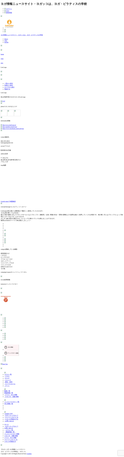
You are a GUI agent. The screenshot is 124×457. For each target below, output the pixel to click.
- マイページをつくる (11, 417)
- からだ (7, 378)
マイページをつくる (10, 439)
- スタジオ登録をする (11, 419)
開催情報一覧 (8, 393)
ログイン (9, 9)
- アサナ (7, 376)
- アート (7, 386)
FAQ (7, 11)
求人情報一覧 (8, 403)
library (6, 39)
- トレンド (7, 380)
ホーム (6, 424)
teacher (6, 42)
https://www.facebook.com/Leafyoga (13, 128)
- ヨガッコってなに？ (11, 415)
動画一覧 (7, 391)
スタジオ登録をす (10, 441)
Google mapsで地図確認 (8, 201)
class (5, 40)
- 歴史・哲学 (8, 382)
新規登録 (9, 12)
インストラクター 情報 (11, 434)
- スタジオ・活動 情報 (11, 396)
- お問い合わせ (9, 421)
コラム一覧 (8, 374)
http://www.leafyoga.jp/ (9, 125)
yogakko (29, 453)
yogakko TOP (8, 413)
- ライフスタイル (9, 384)
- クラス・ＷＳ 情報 (10, 395)
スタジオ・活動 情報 (11, 436)
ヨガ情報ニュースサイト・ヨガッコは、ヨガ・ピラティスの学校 (22, 35)
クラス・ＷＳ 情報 (10, 437)
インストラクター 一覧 (11, 402)
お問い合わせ (8, 428)
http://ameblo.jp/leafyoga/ (10, 127)
